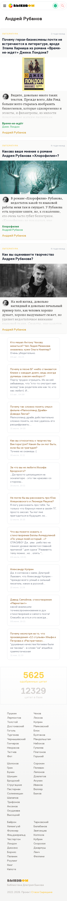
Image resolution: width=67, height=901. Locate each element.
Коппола (39, 834)
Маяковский (41, 726)
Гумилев (38, 747)
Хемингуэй (13, 826)
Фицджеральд (16, 834)
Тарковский (41, 821)
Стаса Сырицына (41, 891)
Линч (37, 851)
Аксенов (12, 806)
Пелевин (39, 767)
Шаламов (12, 797)
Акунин (38, 780)
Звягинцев (40, 830)
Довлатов (40, 776)
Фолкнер (12, 830)
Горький (39, 756)
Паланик (12, 856)
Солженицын (15, 793)
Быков (37, 793)
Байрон (11, 821)
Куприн (38, 721)
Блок (37, 730)
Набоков (39, 743)
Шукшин (12, 776)
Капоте (11, 869)
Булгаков (39, 734)
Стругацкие (14, 784)
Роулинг (12, 860)
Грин (10, 767)
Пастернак (14, 789)
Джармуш (40, 847)
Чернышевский (16, 739)
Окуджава (13, 810)
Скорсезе (40, 843)
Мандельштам (42, 739)
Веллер (38, 789)
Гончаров (13, 743)
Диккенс (12, 847)
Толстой (12, 721)
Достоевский (15, 726)
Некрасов (13, 747)
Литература (10, 33)
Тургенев (13, 734)
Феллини (39, 856)
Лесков (38, 717)
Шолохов (13, 763)
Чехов (37, 713)
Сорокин (39, 763)
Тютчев (11, 751)
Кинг (10, 864)
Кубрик (38, 839)
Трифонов (13, 801)
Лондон (12, 843)
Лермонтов (14, 717)
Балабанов (40, 826)
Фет (9, 756)
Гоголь (11, 730)
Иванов (38, 784)
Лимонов (39, 771)
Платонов (40, 751)
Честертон (14, 839)
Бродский (13, 780)
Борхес (11, 851)
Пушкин (12, 713)
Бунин (10, 771)
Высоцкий (13, 814)
